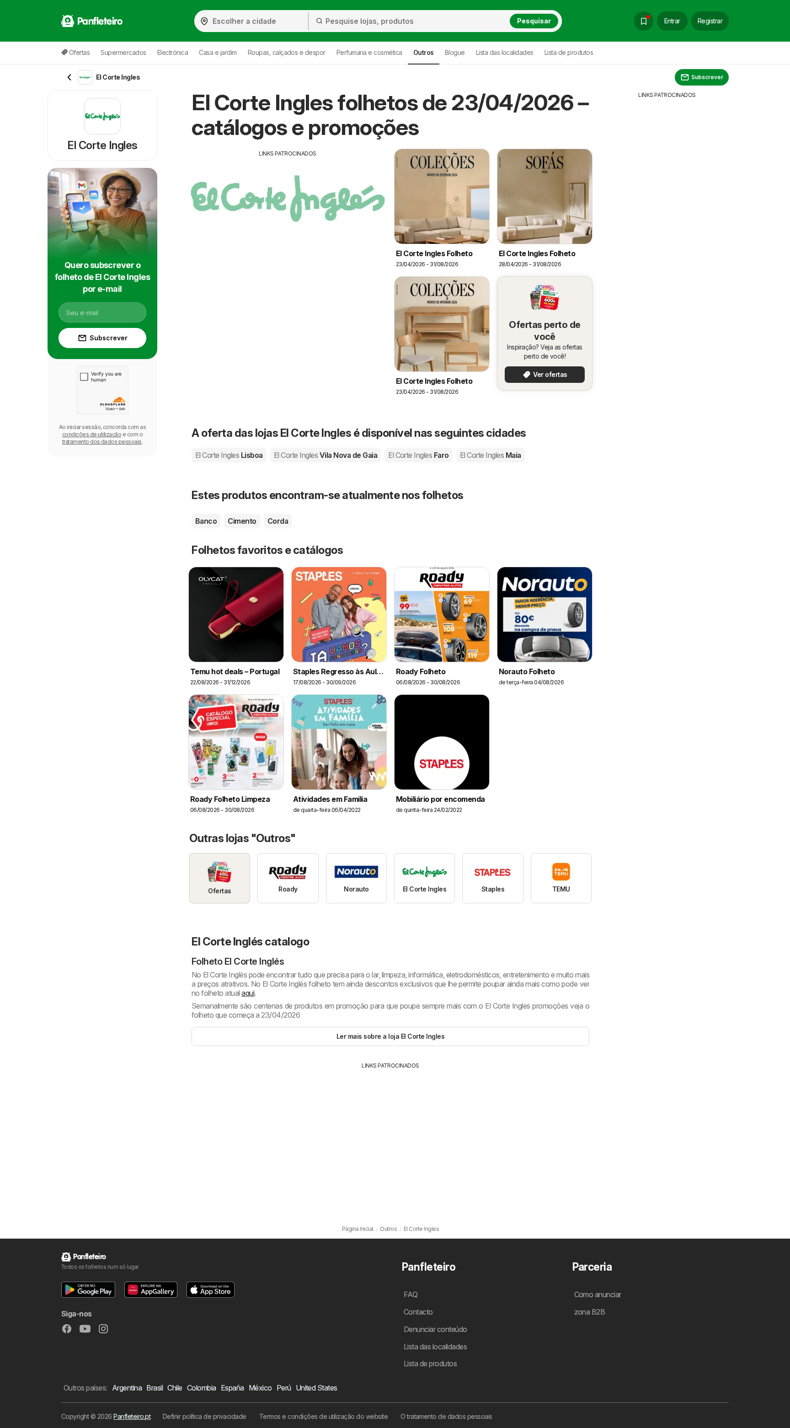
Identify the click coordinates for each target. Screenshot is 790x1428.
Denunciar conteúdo (435, 1329)
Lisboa (229, 455)
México (260, 1387)
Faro (418, 455)
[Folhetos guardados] (643, 21)
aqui (247, 993)
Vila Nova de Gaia (325, 455)
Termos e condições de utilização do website (323, 1416)
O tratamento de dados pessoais (446, 1416)
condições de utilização (91, 434)
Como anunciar (597, 1294)
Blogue (455, 52)
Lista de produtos (568, 52)
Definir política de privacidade (204, 1416)
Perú (284, 1387)
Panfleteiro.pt (131, 1416)
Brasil (154, 1387)
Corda (277, 521)
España (232, 1387)
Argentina (127, 1387)
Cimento (242, 521)
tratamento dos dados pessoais (102, 441)
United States (316, 1387)
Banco (206, 521)
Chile (174, 1387)
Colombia (201, 1387)
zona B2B (589, 1311)
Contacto (418, 1311)
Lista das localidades (505, 52)
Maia (490, 455)
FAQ (410, 1294)
